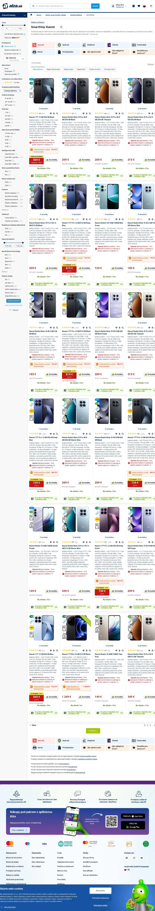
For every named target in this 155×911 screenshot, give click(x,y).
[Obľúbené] (138, 6)
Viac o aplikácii (18, 830)
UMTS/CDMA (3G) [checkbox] (11, 289)
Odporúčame (38, 69)
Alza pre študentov (90, 875)
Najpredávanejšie (53, 69)
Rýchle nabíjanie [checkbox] (10, 193)
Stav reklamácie (38, 862)
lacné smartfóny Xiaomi (88, 756)
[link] (13, 310)
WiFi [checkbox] (6, 258)
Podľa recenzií (94, 69)
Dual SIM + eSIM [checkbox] (10, 164)
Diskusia (150, 64)
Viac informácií (10, 907)
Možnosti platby (12, 862)
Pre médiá (61, 879)
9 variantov (76, 214)
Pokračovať (94, 34)
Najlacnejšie (68, 69)
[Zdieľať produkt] (61, 27)
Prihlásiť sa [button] (120, 7)
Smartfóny (90, 15)
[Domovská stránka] (31, 15)
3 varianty (76, 109)
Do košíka (53, 160)
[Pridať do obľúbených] (51, 113)
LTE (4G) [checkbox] (8, 283)
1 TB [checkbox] (6, 112)
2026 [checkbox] (6, 182)
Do (24, 25)
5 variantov (76, 646)
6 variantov (43, 109)
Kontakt (60, 858)
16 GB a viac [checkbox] (9, 133)
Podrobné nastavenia (100, 898)
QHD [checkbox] (6, 228)
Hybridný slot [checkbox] (9, 154)
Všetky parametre (14, 301)
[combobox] (60, 6)
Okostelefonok (80, 772)
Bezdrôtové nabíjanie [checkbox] (12, 196)
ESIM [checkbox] (6, 268)
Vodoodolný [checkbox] (9, 218)
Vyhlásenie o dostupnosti (16, 884)
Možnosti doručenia (14, 858)
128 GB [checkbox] (7, 122)
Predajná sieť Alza (13, 871)
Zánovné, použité (11, 74)
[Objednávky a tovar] (133, 6)
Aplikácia (61, 884)
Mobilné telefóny (76, 15)
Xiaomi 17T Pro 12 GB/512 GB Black (76, 331)
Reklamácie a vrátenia (14, 866)
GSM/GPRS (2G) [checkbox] (10, 296)
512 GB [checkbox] (7, 116)
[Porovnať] (57, 113)
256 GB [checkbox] (7, 119)
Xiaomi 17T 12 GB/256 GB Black (41, 117)
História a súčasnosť (65, 866)
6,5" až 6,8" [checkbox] (9, 102)
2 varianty (44, 214)
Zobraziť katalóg (8, 15)
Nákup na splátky (12, 875)
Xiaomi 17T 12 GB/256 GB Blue (41, 654)
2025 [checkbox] (6, 185)
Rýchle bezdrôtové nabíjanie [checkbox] (12, 199)
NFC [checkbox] (6, 255)
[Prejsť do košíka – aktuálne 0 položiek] (151, 6)
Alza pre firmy (88, 858)
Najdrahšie (81, 69)
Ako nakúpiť (36, 866)
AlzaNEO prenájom (90, 862)
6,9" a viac (8, 105)
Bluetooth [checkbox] (8, 261)
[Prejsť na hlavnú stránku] (13, 6)
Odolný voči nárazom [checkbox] (12, 221)
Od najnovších (109, 69)
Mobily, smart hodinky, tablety (56, 15)
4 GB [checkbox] (6, 146)
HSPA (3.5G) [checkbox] (9, 286)
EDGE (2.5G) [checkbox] (9, 293)
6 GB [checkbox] (6, 143)
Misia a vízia (62, 871)
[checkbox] (13, 34)
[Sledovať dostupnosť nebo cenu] (54, 113)
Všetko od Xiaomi (37, 22)
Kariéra (60, 875)
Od (2, 25)
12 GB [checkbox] (7, 136)
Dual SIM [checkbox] (8, 160)
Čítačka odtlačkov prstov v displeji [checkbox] (12, 206)
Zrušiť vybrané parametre (13, 305)
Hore (34, 725)
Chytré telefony (64, 764)
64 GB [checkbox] (7, 126)
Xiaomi (38, 15)
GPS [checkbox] (6, 265)
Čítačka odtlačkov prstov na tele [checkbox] (12, 203)
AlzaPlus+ (87, 866)
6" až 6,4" (8, 98)
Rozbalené (8, 71)
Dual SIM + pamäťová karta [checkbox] (12, 157)
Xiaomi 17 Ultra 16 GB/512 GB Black (76, 654)
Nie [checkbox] (6, 175)
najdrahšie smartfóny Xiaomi (87, 759)
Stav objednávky (38, 858)
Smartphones (72, 767)
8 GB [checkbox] (6, 140)
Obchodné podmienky (14, 879)
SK (129, 870)
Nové (6, 68)
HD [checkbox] (6, 235)
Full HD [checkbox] (7, 232)
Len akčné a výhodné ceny (14, 34)
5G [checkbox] (6, 279)
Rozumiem (100, 891)
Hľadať (95, 6)
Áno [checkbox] (6, 171)
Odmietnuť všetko (100, 905)
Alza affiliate (88, 871)
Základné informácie (65, 862)
